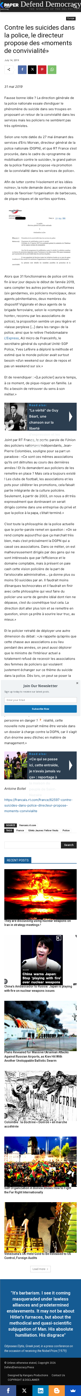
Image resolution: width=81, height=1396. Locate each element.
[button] (40, 685)
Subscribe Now (40, 708)
